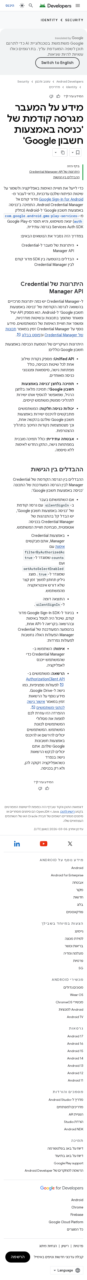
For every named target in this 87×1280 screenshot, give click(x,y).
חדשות (78, 897)
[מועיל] (58, 96)
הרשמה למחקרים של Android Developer (54, 1170)
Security (74, 20)
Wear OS (76, 995)
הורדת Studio (73, 1122)
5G (81, 968)
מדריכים (54, 87)
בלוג (80, 905)
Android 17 (75, 1036)
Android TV (75, 1017)
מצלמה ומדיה (73, 953)
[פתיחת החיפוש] (31, 5)
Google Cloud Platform (66, 1222)
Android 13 (75, 1066)
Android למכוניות (71, 1009)
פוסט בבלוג (31, 335)
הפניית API (76, 1114)
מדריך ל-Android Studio (65, 1100)
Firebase (77, 1215)
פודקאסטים (74, 912)
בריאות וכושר (74, 946)
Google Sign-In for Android (61, 199)
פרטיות (78, 961)
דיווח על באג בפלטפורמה (65, 1148)
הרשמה (18, 1257)
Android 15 (75, 1051)
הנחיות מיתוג (48, 1246)
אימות (60, 546)
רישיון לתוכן (67, 812)
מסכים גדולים (73, 987)
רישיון (65, 1246)
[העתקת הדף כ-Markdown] (63, 152)
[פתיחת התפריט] (77, 5)
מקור (79, 890)
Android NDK (73, 1129)
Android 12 (75, 1073)
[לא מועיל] (51, 96)
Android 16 (75, 1043)
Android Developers (69, 81)
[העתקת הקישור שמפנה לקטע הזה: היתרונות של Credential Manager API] (44, 292)
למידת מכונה (74, 939)
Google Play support (68, 1163)
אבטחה (77, 882)
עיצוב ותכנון (42, 81)
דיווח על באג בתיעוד (69, 1156)
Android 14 (75, 1058)
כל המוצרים (75, 1229)
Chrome (77, 1207)
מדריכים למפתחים (70, 1107)
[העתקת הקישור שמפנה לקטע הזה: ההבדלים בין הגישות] (26, 470)
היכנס (10, 5)
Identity (49, 20)
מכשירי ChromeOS (69, 1002)
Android (77, 868)
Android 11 (75, 1080)
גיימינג (79, 931)
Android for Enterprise (67, 875)
